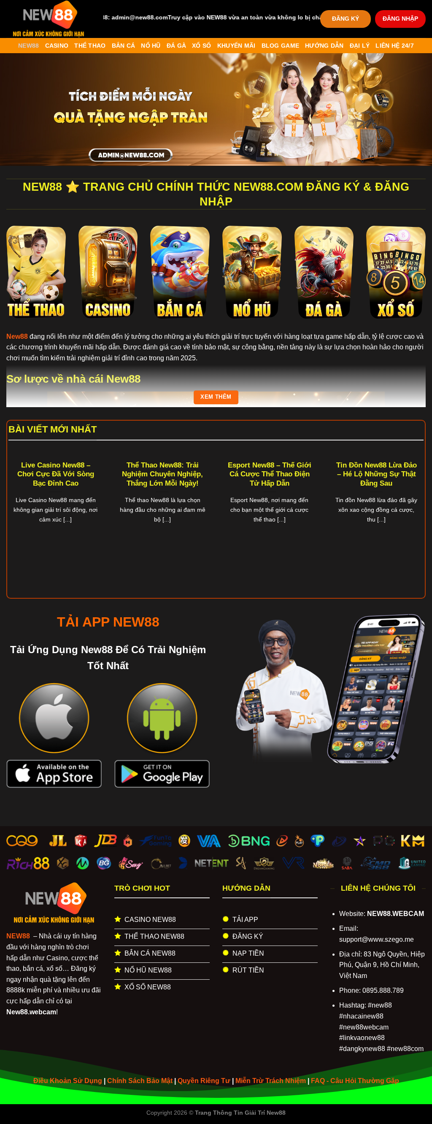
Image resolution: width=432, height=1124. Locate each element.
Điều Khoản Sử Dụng (67, 1080)
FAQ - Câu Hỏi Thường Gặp (355, 1080)
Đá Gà (176, 45)
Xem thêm (215, 397)
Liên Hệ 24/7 (394, 45)
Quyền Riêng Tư (204, 1080)
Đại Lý (360, 45)
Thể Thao (89, 45)
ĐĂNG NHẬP (400, 19)
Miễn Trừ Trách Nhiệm (270, 1080)
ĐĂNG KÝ (345, 19)
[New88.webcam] (48, 19)
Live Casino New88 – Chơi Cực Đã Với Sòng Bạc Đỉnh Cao (55, 474)
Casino (57, 45)
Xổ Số (201, 45)
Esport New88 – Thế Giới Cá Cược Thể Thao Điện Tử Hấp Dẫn (269, 474)
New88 (28, 45)
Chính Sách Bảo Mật (140, 1080)
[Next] (410, 504)
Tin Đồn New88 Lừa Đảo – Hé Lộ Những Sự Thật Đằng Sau (376, 474)
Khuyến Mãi (236, 45)
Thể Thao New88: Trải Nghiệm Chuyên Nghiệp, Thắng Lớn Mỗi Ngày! (162, 474)
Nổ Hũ (150, 45)
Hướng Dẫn (324, 45)
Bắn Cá (123, 45)
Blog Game (281, 45)
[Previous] (21, 504)
